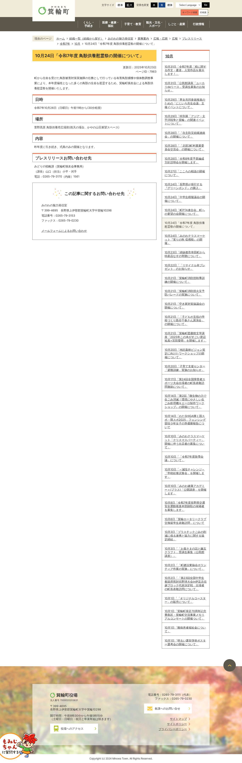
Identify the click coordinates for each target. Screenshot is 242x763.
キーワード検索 (189, 12)
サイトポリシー (177, 724)
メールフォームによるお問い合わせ (64, 231)
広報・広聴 (160, 38)
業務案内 (143, 38)
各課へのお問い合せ (167, 708)
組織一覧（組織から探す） (86, 38)
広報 (175, 38)
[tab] (190, 12)
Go (205, 5)
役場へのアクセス (72, 728)
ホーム (60, 38)
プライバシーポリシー (173, 729)
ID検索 (203, 12)
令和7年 (65, 43)
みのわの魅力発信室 (120, 38)
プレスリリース (192, 38)
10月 (77, 43)
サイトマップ (178, 719)
